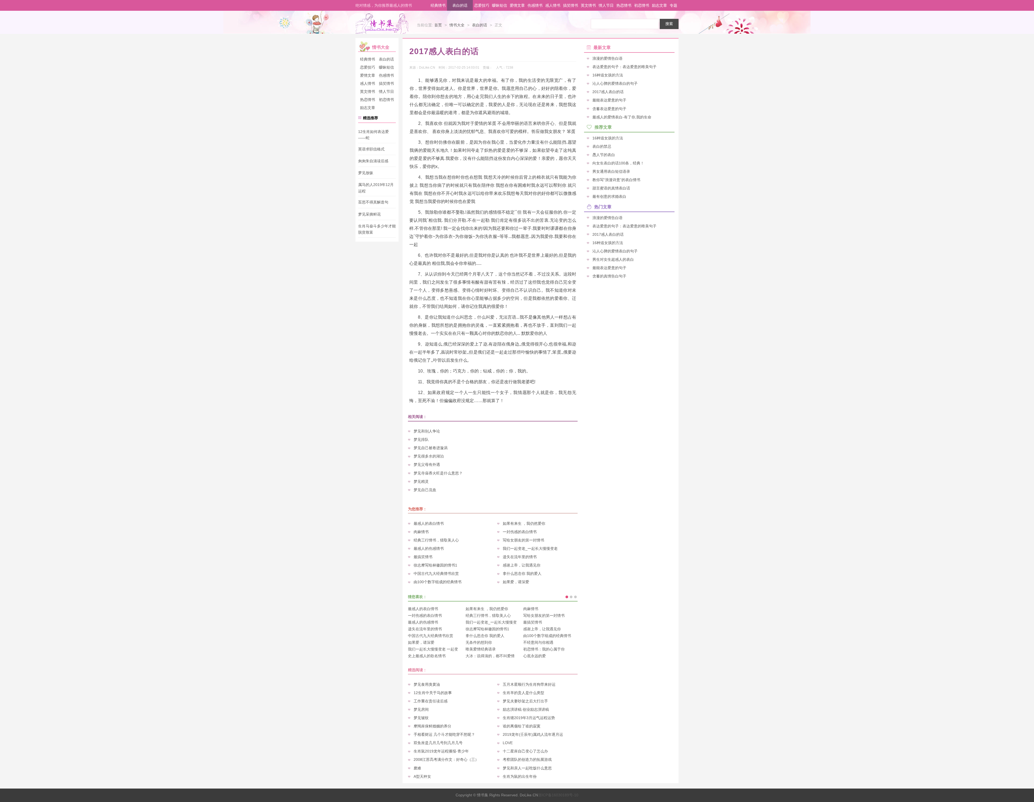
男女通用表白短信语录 (611, 171)
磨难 (417, 768)
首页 (438, 25)
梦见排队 (421, 439)
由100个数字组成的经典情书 (438, 582)
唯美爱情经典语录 (481, 649)
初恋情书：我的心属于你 (544, 649)
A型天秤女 (422, 776)
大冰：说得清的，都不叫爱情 (490, 656)
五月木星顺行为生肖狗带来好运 (529, 684)
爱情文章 (517, 5)
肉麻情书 (421, 532)
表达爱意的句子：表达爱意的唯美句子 (624, 67)
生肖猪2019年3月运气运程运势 (529, 718)
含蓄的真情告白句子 (609, 276)
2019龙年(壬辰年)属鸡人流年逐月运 (533, 734)
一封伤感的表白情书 (520, 532)
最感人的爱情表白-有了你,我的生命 (621, 117)
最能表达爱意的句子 (609, 100)
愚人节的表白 (603, 154)
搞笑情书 (570, 5)
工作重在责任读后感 (431, 701)
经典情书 (438, 5)
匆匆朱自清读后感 (373, 161)
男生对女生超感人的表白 (613, 259)
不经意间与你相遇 (538, 642)
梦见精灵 (421, 481)
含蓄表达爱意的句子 (609, 108)
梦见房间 (421, 709)
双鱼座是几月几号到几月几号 (438, 743)
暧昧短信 (499, 5)
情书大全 (456, 25)
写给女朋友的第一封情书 (523, 540)
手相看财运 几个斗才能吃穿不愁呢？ (444, 734)
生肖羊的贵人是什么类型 (523, 693)
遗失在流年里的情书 (520, 557)
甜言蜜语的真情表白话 (611, 188)
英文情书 (588, 5)
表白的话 (459, 5)
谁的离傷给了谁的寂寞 (521, 726)
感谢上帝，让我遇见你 (521, 565)
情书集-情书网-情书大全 (381, 23)
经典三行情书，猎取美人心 (436, 540)
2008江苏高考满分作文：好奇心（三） (446, 759)
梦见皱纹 (421, 718)
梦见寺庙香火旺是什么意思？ (438, 473)
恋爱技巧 (481, 5)
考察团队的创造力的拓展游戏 (527, 759)
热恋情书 (623, 5)
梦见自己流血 (425, 490)
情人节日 (606, 5)
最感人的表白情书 (429, 523)
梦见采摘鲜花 (369, 214)
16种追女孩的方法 (607, 75)
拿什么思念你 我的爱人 (522, 573)
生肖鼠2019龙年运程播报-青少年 (441, 751)
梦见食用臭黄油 (427, 684)
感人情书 (552, 5)
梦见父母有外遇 (427, 464)
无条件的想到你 (479, 642)
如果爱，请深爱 (516, 582)
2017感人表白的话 (608, 92)
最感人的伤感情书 (429, 548)
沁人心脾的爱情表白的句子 (615, 83)
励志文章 (659, 5)
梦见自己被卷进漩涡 (431, 448)
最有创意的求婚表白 (609, 196)
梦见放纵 (365, 173)
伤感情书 (535, 5)
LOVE (508, 743)
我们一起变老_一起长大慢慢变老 (530, 548)
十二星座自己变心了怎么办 (525, 751)
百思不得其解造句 (373, 202)
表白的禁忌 (601, 146)
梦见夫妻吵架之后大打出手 (525, 701)
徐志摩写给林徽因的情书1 (435, 565)
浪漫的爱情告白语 (607, 58)
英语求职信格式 (371, 149)
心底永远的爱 (534, 656)
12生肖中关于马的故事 (433, 693)
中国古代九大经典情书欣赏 (436, 573)
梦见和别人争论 (427, 431)
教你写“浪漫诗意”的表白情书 (616, 180)
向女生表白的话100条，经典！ (618, 163)
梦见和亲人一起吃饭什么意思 (527, 768)
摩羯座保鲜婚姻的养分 (432, 726)
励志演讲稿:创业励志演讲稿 (526, 709)
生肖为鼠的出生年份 (520, 776)
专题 (673, 5)
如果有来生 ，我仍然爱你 (524, 523)
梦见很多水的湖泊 (429, 456)
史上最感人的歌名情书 (427, 656)
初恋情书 (641, 5)
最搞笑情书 (423, 557)
